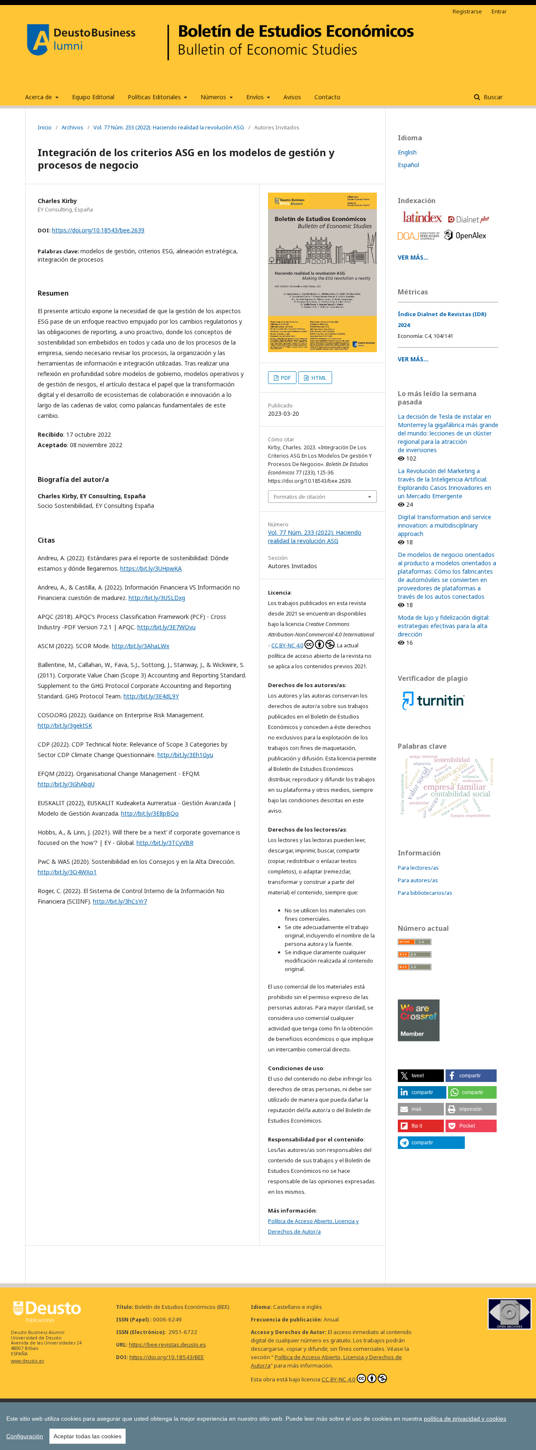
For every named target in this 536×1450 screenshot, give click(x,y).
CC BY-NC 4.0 (287, 645)
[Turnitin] (433, 712)
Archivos (72, 127)
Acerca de (39, 97)
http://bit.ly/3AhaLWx (140, 646)
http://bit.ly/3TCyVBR (165, 843)
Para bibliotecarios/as (425, 892)
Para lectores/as (418, 867)
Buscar (492, 97)
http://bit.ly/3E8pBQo (150, 813)
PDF (285, 377)
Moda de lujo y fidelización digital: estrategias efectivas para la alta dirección (444, 625)
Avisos (292, 97)
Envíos (255, 97)
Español (408, 165)
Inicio (45, 127)
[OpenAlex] (466, 242)
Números (214, 97)
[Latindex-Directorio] (423, 225)
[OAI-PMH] (509, 1328)
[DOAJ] (420, 242)
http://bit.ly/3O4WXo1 (67, 872)
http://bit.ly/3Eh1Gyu (185, 755)
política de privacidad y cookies (465, 1418)
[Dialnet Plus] (470, 225)
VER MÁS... (413, 257)
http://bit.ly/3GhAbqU (66, 784)
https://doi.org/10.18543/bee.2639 (98, 230)
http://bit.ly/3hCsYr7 (120, 901)
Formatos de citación (299, 496)
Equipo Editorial (93, 97)
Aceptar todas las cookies (87, 1436)
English (407, 152)
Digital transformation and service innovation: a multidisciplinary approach (444, 525)
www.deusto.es (27, 1361)
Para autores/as (418, 880)
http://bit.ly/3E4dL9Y (151, 696)
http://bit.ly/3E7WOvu (166, 627)
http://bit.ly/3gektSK (65, 725)
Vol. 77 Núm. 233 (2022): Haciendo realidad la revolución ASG (168, 127)
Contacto (327, 97)
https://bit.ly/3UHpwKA (151, 568)
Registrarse (467, 11)
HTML (318, 377)
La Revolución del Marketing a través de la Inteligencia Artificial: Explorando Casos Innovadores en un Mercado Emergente (444, 483)
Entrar (499, 11)
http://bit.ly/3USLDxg (157, 598)
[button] (421, 1075)
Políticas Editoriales (155, 97)
